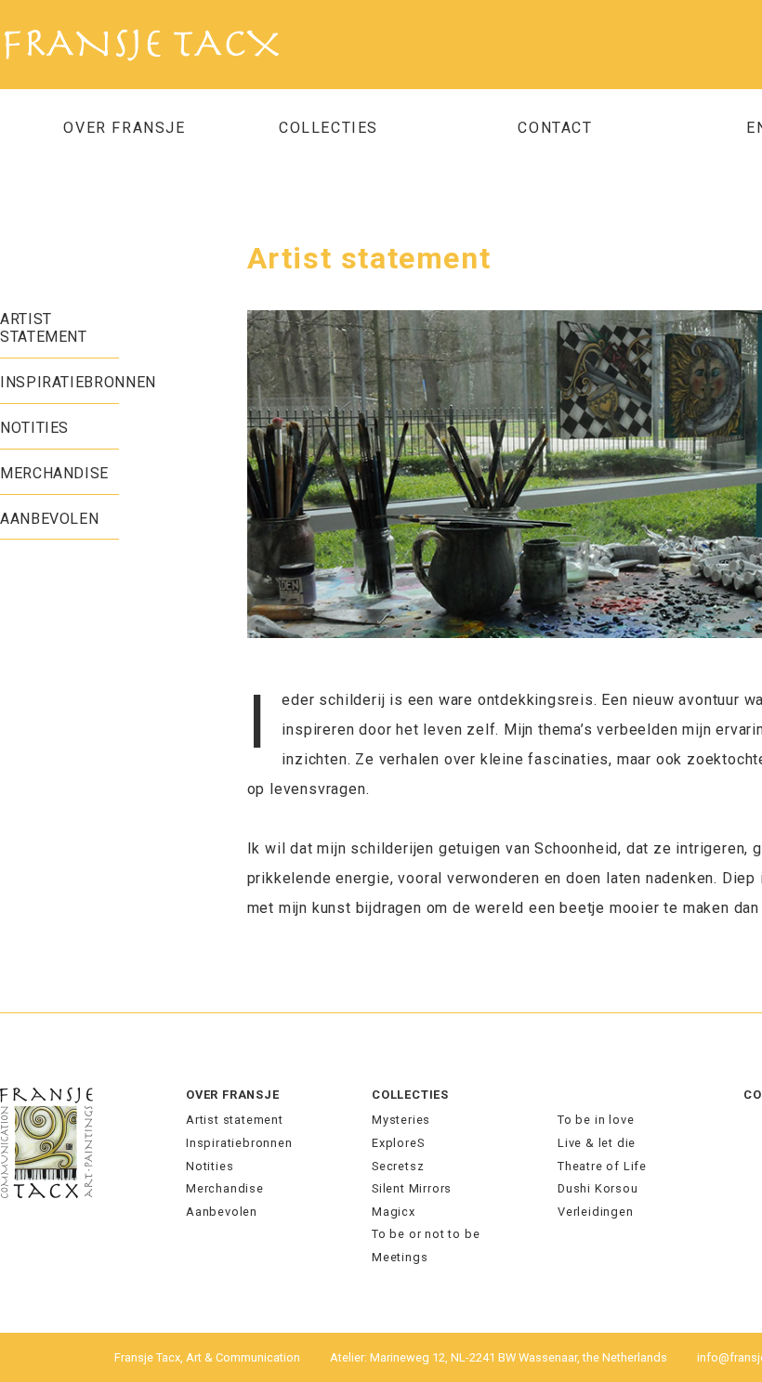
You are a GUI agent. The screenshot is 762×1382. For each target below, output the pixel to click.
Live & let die (597, 1143)
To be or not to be (426, 1234)
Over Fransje (124, 128)
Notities (34, 428)
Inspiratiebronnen (78, 382)
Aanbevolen (49, 519)
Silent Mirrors (412, 1188)
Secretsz (398, 1166)
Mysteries (401, 1120)
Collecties (410, 1095)
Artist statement (43, 328)
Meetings (399, 1257)
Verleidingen (596, 1212)
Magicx (393, 1212)
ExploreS (398, 1143)
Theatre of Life (602, 1166)
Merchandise (54, 473)
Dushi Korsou (598, 1188)
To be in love (596, 1120)
